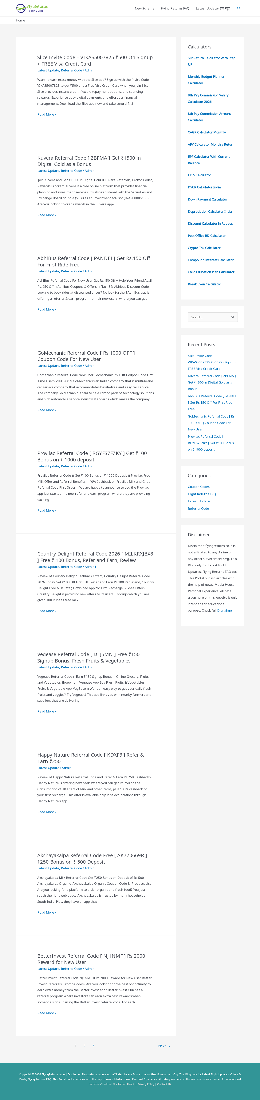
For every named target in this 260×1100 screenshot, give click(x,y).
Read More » (47, 114)
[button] (239, 8)
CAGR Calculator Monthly (207, 132)
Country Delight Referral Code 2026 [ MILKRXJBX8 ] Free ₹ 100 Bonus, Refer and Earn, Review (95, 556)
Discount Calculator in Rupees (210, 223)
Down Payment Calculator (208, 199)
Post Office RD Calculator (207, 235)
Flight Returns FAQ (202, 494)
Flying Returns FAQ (175, 8)
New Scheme (144, 8)
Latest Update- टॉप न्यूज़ (213, 8)
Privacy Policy (145, 1084)
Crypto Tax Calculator (204, 248)
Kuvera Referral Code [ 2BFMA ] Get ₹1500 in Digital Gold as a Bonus (89, 161)
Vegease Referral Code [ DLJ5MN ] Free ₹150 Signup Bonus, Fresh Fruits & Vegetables (88, 657)
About (130, 1084)
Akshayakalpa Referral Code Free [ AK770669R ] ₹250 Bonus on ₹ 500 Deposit (92, 858)
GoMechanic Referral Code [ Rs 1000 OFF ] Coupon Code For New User (86, 356)
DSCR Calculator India (204, 187)
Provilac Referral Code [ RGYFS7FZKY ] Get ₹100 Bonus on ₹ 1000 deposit (92, 456)
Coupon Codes (199, 486)
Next (164, 1046)
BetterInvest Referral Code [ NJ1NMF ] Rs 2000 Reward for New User (91, 959)
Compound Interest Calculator (211, 260)
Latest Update (48, 70)
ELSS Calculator (199, 175)
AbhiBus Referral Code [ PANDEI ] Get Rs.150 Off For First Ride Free (93, 261)
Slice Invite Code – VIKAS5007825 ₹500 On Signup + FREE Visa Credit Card (95, 60)
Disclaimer (225, 610)
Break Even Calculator (204, 284)
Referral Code (71, 70)
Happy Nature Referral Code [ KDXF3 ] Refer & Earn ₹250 (90, 758)
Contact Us (164, 1084)
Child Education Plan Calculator (211, 272)
